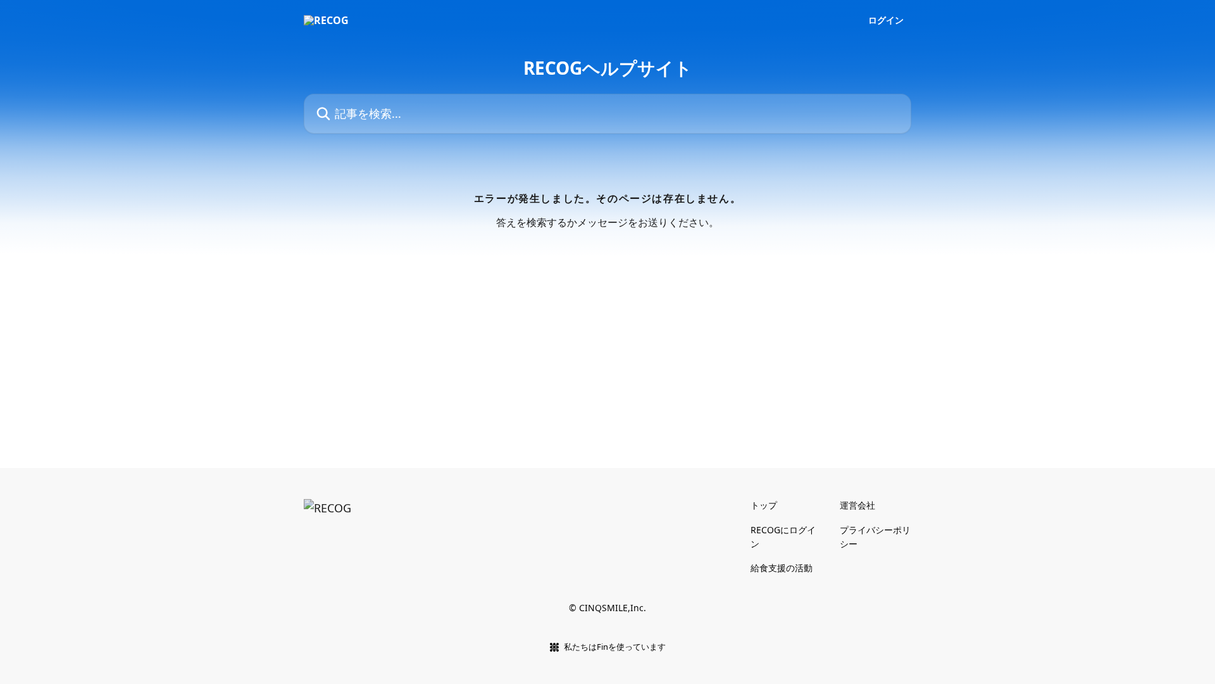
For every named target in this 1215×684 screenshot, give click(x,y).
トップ (764, 505)
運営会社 (857, 505)
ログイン (886, 20)
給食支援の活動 (782, 568)
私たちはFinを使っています (615, 646)
